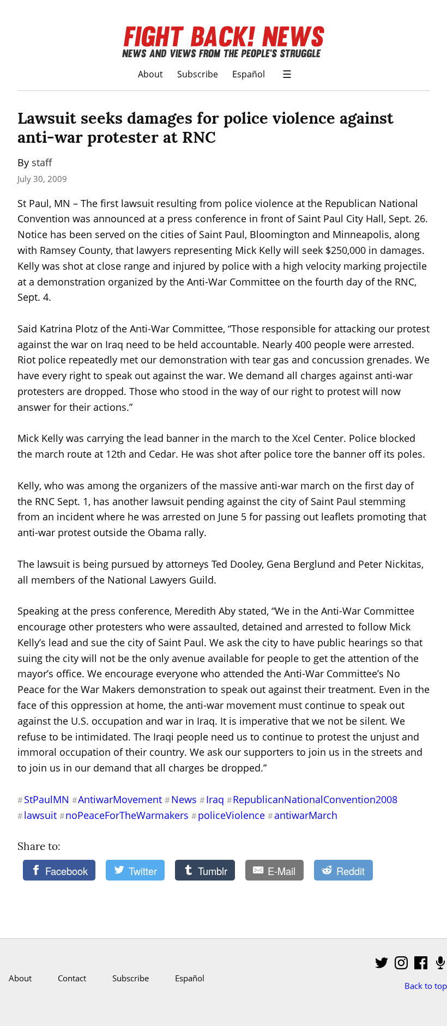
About (150, 74)
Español (248, 74)
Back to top (425, 985)
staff (42, 162)
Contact (72, 978)
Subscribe (197, 74)
